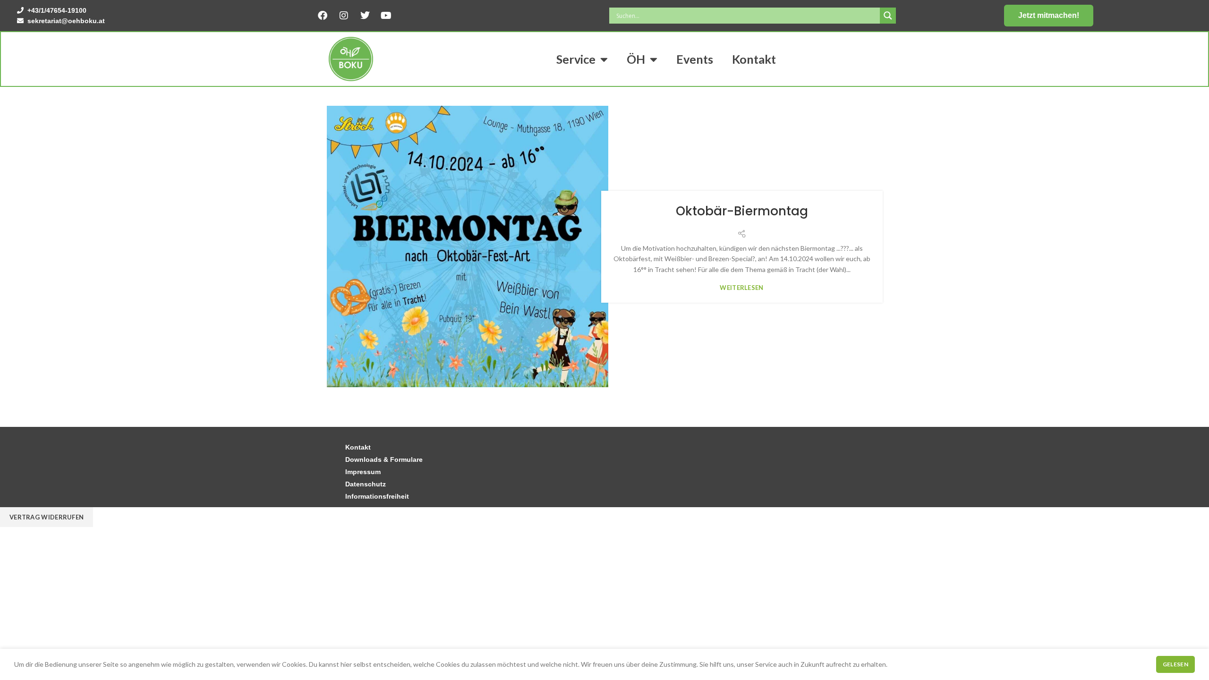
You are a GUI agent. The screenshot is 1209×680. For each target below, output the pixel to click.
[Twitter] (365, 15)
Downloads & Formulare (384, 459)
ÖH (636, 59)
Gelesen (1175, 664)
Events (694, 59)
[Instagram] (343, 15)
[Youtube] (386, 15)
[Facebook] (322, 15)
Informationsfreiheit (377, 496)
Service (576, 59)
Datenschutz (365, 484)
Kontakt (754, 59)
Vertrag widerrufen (46, 517)
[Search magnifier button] (888, 16)
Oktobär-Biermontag (742, 211)
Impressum (363, 472)
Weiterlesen (741, 288)
